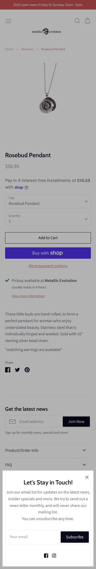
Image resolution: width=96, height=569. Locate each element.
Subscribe (74, 537)
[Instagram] (52, 555)
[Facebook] (44, 555)
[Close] (87, 477)
